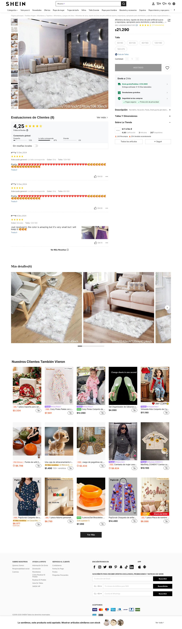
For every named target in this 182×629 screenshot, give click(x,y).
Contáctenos (57, 565)
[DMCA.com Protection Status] (100, 615)
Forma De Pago (58, 569)
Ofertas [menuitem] (47, 10)
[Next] (167, 307)
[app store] (139, 568)
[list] (113, 567)
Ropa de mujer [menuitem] (58, 10)
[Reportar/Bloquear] (106, 176)
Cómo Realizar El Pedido (38, 576)
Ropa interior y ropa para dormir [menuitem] (161, 10)
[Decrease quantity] (127, 59)
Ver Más (91, 535)
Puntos (54, 572)
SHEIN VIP (36, 586)
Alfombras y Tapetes (44, 16)
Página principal (17, 16)
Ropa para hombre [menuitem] (109, 10)
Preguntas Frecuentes (60, 575)
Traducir (14, 170)
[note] (155, 514)
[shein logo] (15, 3)
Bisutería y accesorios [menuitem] (128, 10)
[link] (158, 3)
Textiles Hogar (30, 16)
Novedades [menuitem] (36, 10)
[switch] (35, 145)
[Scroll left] (171, 10)
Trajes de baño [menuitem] (73, 10)
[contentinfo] (132, 609)
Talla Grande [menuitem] (94, 10)
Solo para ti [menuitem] (25, 10)
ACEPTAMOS (97, 605)
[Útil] (95, 176)
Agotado (138, 67)
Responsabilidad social (20, 569)
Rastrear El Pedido (39, 580)
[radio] (120, 43)
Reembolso (36, 572)
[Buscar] (123, 3)
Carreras (15, 572)
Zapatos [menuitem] (142, 10)
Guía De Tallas (37, 583)
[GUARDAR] (167, 67)
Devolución (36, 569)
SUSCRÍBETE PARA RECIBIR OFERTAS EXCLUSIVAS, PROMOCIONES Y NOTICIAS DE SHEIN (127, 574)
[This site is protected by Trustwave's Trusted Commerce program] (94, 615)
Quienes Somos (18, 565)
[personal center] (153, 3)
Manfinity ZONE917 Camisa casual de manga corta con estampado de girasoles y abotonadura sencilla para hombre (155, 464)
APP (139, 562)
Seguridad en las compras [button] (132, 98)
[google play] (144, 568)
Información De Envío (40, 565)
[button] (169, 3)
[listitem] (27, 392)
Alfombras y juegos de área (64, 16)
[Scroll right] (174, 10)
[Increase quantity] (137, 59)
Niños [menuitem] (84, 10)
